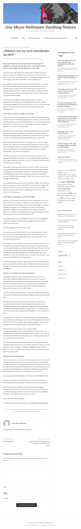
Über (23, 38)
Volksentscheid (61, 200)
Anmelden (60, 266)
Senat (75, 195)
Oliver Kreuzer (29, 411)
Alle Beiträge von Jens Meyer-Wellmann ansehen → (18, 429)
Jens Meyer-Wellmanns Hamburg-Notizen (40, 27)
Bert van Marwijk (12, 409)
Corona (69, 174)
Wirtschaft (60, 202)
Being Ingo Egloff (8, 441)
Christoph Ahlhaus (62, 174)
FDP (75, 176)
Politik (70, 193)
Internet (70, 184)
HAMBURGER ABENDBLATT (39, 403)
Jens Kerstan (61, 186)
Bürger (67, 170)
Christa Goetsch (65, 172)
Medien (60, 188)
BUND (64, 170)
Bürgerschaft (73, 170)
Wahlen (67, 200)
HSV (23, 411)
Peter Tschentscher (62, 193)
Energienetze (60, 176)
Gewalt (59, 181)
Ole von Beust (62, 190)
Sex (58, 198)
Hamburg (70, 181)
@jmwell (21, 398)
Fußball (46, 409)
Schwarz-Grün (69, 195)
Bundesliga (20, 409)
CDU (60, 172)
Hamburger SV (17, 411)
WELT (25, 403)
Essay (19, 47)
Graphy (44, 525)
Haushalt (59, 184)
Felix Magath (39, 409)
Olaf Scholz (66, 188)
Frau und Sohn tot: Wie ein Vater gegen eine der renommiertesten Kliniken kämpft (68, 242)
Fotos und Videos (34, 38)
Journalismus (67, 186)
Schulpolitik (61, 195)
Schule (75, 193)
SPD (61, 198)
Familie (71, 176)
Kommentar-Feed (62, 274)
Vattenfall (69, 198)
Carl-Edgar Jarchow (29, 409)
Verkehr (73, 198)
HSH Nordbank (64, 184)
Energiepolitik (66, 176)
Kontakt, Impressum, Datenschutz (55, 38)
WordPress (34, 525)
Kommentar (26, 47)
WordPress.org (61, 278)
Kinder (73, 186)
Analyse (14, 47)
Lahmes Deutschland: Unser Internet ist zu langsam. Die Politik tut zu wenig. (39, 443)
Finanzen (60, 178)
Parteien (68, 190)
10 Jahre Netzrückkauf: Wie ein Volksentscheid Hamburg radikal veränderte (66, 227)
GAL (68, 178)
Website (5, 498)
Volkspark (37, 411)
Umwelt (65, 198)
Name (5, 487)
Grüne (63, 182)
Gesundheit (72, 178)
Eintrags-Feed (61, 270)
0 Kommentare (39, 58)
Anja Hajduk (60, 170)
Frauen (64, 178)
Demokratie (74, 174)
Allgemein (6, 47)
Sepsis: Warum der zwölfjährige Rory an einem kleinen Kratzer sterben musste (67, 235)
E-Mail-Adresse (5, 493)
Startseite (15, 38)
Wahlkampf (72, 200)
